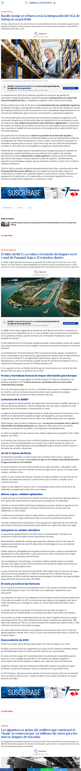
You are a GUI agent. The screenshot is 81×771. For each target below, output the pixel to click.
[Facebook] (7, 769)
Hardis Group (7, 208)
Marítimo (4, 726)
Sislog (20, 208)
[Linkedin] (33, 769)
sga (29, 208)
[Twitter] (20, 769)
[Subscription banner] (40, 200)
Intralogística (7, 12)
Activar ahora (69, 88)
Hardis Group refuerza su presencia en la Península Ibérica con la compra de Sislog (43, 224)
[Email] (74, 769)
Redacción (43, 34)
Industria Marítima (8, 250)
